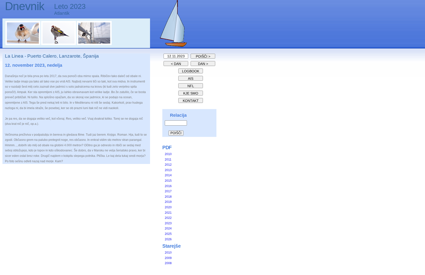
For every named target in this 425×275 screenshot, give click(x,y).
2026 (168, 239)
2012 (168, 164)
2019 (168, 202)
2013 (168, 170)
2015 (168, 180)
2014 (168, 175)
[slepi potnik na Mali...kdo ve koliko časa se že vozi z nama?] (23, 44)
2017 (168, 191)
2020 (168, 207)
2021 (168, 212)
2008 (168, 263)
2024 (168, 228)
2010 (168, 154)
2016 (168, 186)
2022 (168, 218)
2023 (168, 223)
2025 (168, 234)
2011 (168, 159)
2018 (168, 196)
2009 (168, 258)
